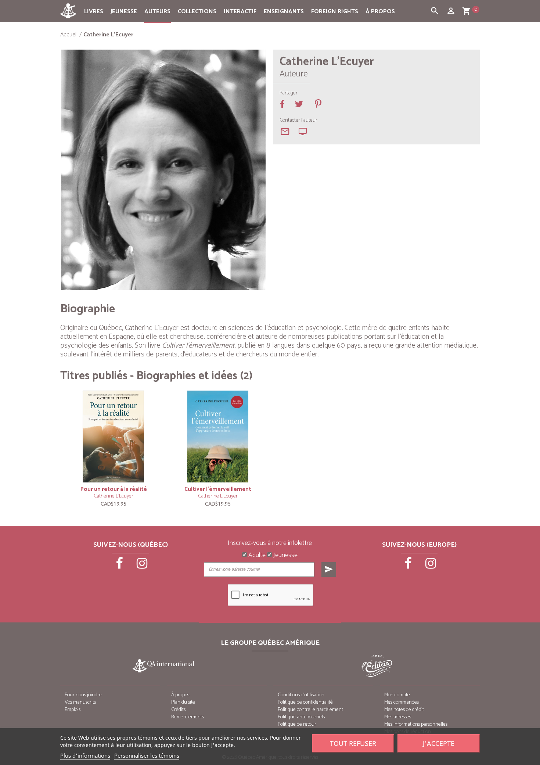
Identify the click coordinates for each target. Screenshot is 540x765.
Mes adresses (397, 717)
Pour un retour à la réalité (113, 489)
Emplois (72, 709)
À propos (380, 12)
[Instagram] (142, 565)
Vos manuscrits (80, 702)
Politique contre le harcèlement (310, 709)
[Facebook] (120, 565)
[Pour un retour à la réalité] (113, 436)
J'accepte (438, 743)
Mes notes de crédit (404, 709)
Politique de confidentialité (305, 702)
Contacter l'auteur (298, 120)
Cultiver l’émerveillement (217, 489)
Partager (289, 93)
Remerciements (187, 717)
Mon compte (397, 695)
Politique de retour (297, 724)
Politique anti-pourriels (301, 717)
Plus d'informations (85, 755)
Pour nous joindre (83, 695)
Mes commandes (401, 702)
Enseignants (284, 12)
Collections (197, 12)
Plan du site (183, 702)
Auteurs (157, 12)
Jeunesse (124, 12)
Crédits (178, 709)
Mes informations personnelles (415, 724)
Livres (93, 12)
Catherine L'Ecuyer (113, 496)
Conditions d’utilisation (301, 695)
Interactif (240, 12)
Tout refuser (353, 743)
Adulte (256, 555)
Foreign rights (334, 12)
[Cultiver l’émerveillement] (218, 436)
